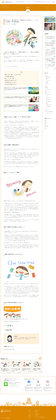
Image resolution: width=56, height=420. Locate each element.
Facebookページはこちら (28, 390)
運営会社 (36, 411)
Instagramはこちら (47, 390)
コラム (47, 96)
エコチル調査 (48, 106)
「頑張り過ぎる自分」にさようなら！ (11, 82)
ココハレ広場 (9, 14)
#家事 (13, 349)
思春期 (29, 417)
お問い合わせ (36, 415)
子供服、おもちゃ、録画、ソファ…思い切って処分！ (13, 74)
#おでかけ (46, 122)
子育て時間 (47, 99)
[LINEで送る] (8, 325)
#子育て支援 (46, 126)
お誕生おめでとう (48, 104)
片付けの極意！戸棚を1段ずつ (9, 76)
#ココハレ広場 (6, 349)
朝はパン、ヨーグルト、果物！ (9, 78)
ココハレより (48, 113)
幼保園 (29, 415)
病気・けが (47, 91)
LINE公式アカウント (37, 414)
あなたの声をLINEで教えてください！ (11, 84)
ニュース (46, 108)
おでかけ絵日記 (48, 101)
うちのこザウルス (48, 94)
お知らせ (46, 110)
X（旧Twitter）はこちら (37, 390)
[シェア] (10, 325)
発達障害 (46, 87)
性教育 (47, 82)
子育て (5, 14)
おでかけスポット (31, 414)
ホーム (2, 14)
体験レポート (48, 78)
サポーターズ (48, 80)
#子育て (10, 349)
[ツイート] (12, 325)
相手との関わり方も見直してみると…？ (11, 80)
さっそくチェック (13, 385)
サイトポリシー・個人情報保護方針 (40, 417)
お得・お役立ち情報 (49, 111)
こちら (16, 66)
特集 (46, 75)
